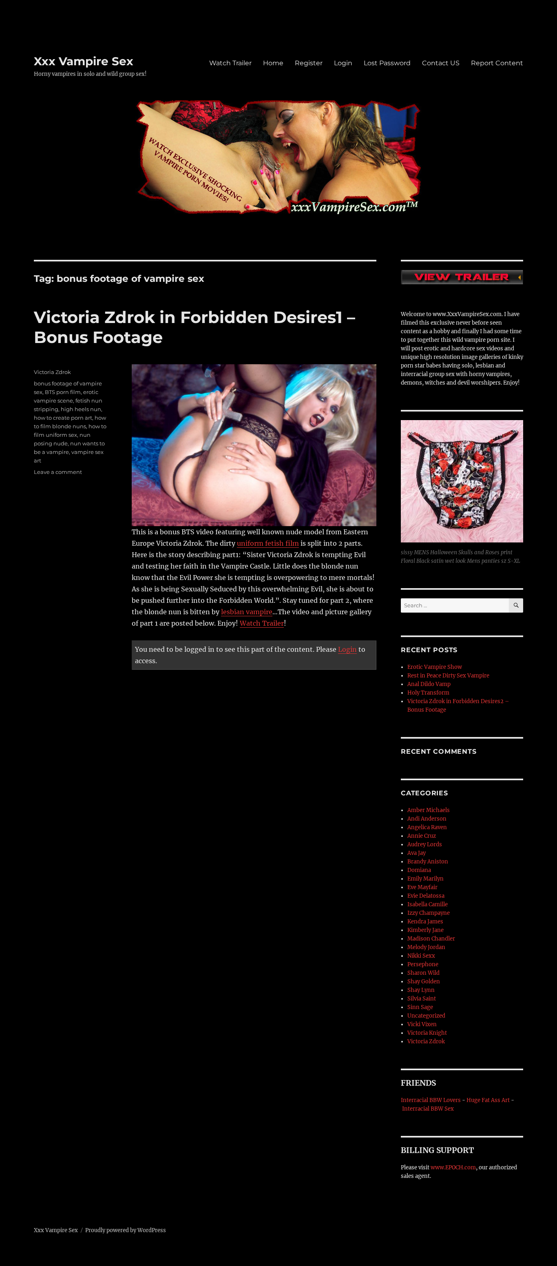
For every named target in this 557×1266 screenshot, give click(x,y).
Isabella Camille (427, 904)
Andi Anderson (426, 818)
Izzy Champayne (428, 913)
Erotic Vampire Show (434, 667)
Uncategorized (426, 1015)
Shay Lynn (421, 990)
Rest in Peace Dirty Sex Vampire (448, 675)
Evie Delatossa (425, 895)
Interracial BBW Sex (428, 1108)
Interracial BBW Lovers (431, 1100)
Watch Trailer (230, 63)
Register (309, 63)
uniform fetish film (268, 543)
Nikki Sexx (421, 955)
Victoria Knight (427, 1032)
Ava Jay (416, 853)
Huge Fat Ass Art (488, 1100)
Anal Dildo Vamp (429, 684)
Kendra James (425, 921)
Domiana (419, 870)
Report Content (497, 63)
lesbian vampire (246, 612)
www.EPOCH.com (453, 1167)
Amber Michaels (428, 810)
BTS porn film (63, 392)
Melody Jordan (426, 947)
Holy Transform (428, 692)
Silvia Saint (421, 998)
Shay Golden (423, 981)
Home (273, 63)
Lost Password (387, 63)
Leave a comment (58, 472)
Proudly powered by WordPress (125, 1230)
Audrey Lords (424, 844)
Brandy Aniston (427, 861)
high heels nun (81, 409)
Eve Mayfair (422, 887)
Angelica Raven (427, 827)
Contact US (441, 63)
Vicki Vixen (422, 1024)
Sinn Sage (420, 1007)
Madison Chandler (431, 938)
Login (343, 63)
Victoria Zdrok (52, 372)
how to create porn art (63, 417)
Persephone (422, 964)
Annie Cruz (421, 835)
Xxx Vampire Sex (83, 61)
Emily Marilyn (425, 878)
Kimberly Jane (425, 930)
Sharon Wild (423, 972)
